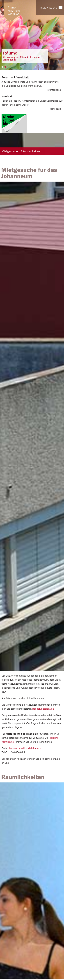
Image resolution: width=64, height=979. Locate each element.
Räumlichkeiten (30, 151)
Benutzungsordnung (43, 708)
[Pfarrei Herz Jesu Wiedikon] (3, 7)
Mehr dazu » (56, 108)
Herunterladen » (54, 89)
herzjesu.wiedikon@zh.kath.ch (25, 748)
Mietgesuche (10, 151)
